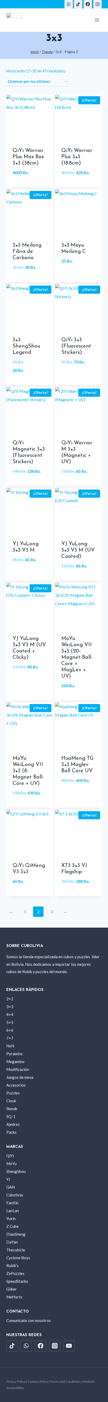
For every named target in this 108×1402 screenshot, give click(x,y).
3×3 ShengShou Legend (26, 346)
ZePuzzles (15, 1273)
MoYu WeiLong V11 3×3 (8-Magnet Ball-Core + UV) (28, 771)
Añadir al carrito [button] (30, 186)
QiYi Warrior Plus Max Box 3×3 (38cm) (28, 157)
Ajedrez (13, 1124)
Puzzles (13, 1093)
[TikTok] (78, 4)
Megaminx (15, 1061)
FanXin (12, 1202)
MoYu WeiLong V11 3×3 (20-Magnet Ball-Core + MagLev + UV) (77, 657)
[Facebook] (88, 4)
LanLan (12, 1210)
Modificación (17, 1069)
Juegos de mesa (19, 1077)
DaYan (12, 1242)
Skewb (11, 1108)
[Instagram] (97, 4)
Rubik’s (12, 1265)
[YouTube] (69, 1346)
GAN (10, 1187)
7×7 (9, 1038)
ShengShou (16, 1171)
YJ (8, 1179)
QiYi (10, 1155)
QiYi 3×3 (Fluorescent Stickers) (76, 346)
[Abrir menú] (97, 20)
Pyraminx (14, 1053)
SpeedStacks (17, 1281)
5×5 (9, 1022)
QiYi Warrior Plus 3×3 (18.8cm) (76, 157)
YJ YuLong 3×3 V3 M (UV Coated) (78, 550)
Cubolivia (14, 1195)
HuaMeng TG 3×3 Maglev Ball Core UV (77, 765)
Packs (11, 1132)
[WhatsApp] (68, 4)
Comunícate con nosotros (28, 1320)
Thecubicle (15, 1249)
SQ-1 (10, 1116)
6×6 (9, 1030)
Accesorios (16, 1085)
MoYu (11, 1163)
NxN (10, 1045)
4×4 (9, 1014)
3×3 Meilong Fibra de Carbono (27, 251)
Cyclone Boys (18, 1257)
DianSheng (15, 1234)
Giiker (11, 1289)
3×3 (9, 1006)
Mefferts (14, 1297)
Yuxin (11, 1218)
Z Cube (12, 1226)
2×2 (9, 998)
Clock (11, 1100)
